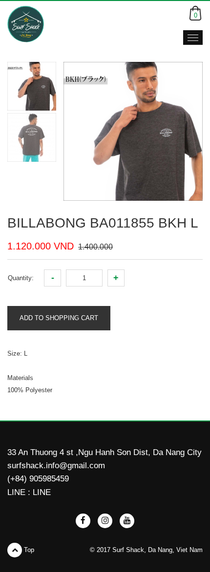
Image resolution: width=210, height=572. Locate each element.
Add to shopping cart (59, 318)
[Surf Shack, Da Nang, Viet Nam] (25, 24)
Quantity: (21, 278)
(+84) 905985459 (38, 478)
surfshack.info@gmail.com (56, 465)
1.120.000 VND (40, 246)
